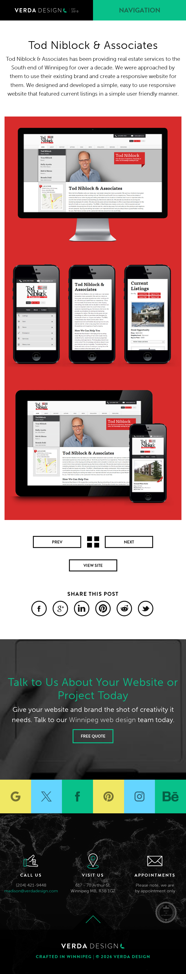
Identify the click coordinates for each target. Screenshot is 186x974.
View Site (93, 565)
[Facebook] (39, 608)
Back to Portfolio (93, 542)
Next (129, 542)
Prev (57, 542)
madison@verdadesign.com (31, 890)
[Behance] (170, 796)
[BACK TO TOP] (93, 919)
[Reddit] (124, 608)
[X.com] (46, 796)
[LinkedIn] (81, 608)
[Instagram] (139, 796)
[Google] (15, 796)
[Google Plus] (60, 608)
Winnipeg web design (102, 720)
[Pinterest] (103, 608)
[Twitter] (145, 608)
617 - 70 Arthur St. (93, 885)
